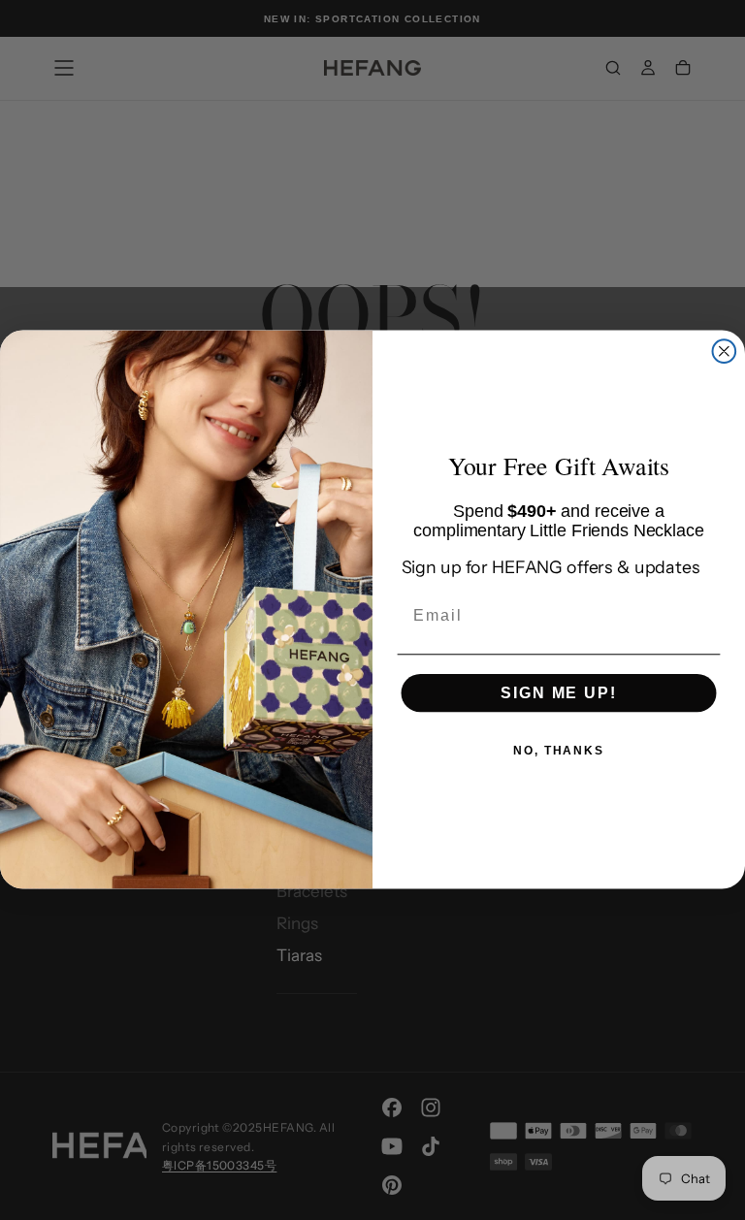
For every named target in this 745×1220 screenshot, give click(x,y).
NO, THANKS (558, 750)
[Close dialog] (724, 352)
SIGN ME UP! (558, 693)
